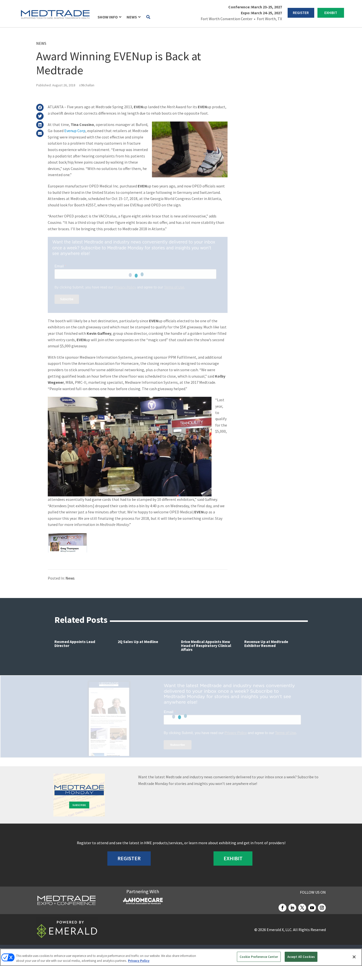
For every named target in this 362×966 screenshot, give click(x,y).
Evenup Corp (74, 130)
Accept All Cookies (301, 957)
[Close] (354, 956)
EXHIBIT (330, 12)
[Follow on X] (302, 908)
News (41, 43)
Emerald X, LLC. (279, 929)
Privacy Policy (138, 961)
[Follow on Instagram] (322, 908)
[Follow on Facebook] (282, 908)
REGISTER (301, 12)
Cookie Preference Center (259, 957)
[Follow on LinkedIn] (292, 908)
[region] (181, 957)
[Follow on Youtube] (312, 908)
